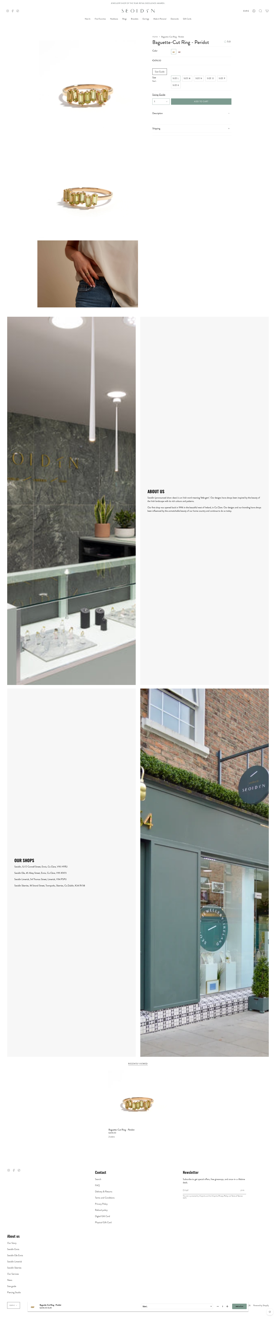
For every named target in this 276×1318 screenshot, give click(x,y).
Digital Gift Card (102, 1216)
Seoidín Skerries (14, 1267)
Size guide (11, 1286)
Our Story (11, 1243)
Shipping (156, 128)
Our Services (13, 1274)
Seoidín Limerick (14, 1261)
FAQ (97, 1185)
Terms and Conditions (105, 1197)
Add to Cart (239, 1306)
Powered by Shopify (261, 1305)
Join (242, 1190)
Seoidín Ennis (13, 1249)
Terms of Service (237, 1196)
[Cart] (267, 10)
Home (155, 36)
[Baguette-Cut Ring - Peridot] (138, 1098)
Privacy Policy (101, 1204)
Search (98, 1179)
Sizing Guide (158, 94)
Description (157, 113)
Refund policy (101, 1210)
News (9, 1280)
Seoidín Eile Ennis (15, 1255)
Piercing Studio (14, 1292)
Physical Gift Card (103, 1222)
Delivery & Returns (103, 1191)
